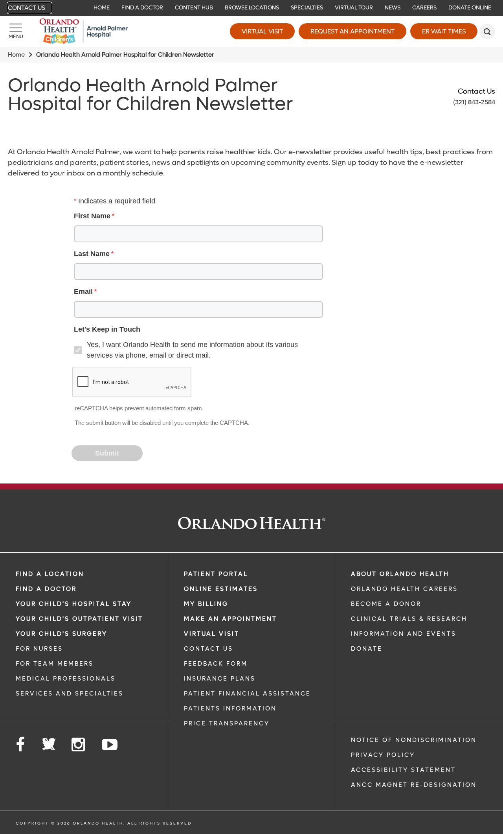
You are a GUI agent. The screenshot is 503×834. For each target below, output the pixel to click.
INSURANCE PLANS (219, 679)
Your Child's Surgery (61, 634)
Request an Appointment (352, 31)
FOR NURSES (39, 649)
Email (83, 291)
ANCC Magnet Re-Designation (414, 785)
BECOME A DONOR (386, 604)
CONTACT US (208, 649)
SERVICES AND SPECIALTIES (69, 693)
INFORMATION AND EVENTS (403, 634)
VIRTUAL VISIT (211, 634)
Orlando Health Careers (404, 589)
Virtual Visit (262, 31)
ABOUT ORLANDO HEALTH (400, 574)
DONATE (366, 649)
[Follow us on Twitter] (49, 741)
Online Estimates (221, 589)
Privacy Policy (383, 755)
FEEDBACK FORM (216, 664)
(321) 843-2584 (474, 102)
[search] (487, 31)
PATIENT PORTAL (216, 574)
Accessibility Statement (403, 770)
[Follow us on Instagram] (79, 744)
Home (16, 55)
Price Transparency (227, 723)
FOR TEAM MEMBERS (55, 664)
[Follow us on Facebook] (21, 744)
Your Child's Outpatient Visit (79, 619)
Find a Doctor (46, 589)
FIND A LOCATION (50, 574)
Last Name (92, 254)
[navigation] (251, 8)
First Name (92, 216)
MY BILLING (206, 604)
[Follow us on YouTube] (110, 744)
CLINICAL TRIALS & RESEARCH (409, 619)
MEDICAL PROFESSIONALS (66, 679)
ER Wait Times (444, 31)
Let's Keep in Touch (107, 329)
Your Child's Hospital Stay (74, 604)
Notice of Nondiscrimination (414, 740)
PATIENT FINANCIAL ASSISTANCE (247, 693)
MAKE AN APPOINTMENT (230, 619)
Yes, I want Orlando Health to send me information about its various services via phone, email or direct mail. (192, 350)
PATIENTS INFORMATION (230, 708)
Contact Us (26, 8)
